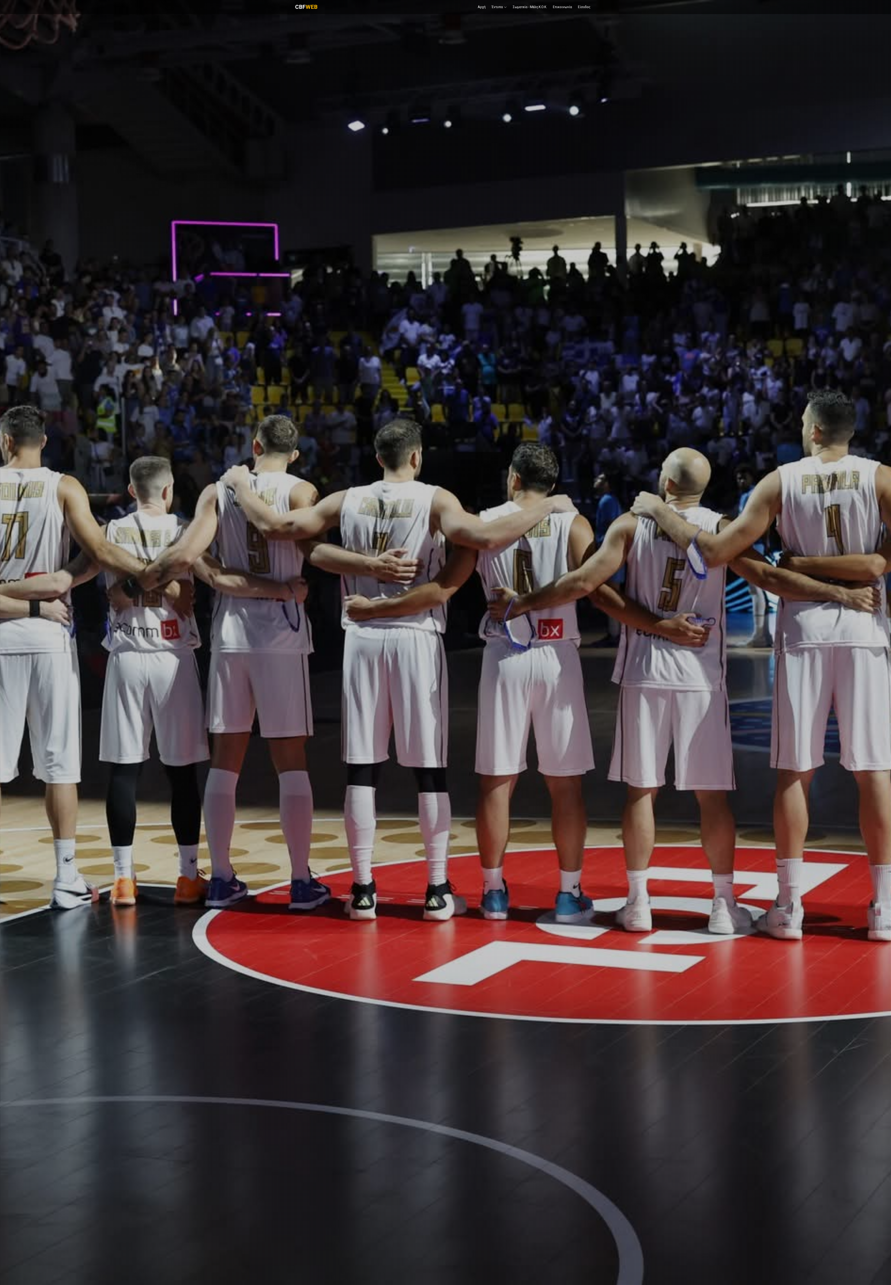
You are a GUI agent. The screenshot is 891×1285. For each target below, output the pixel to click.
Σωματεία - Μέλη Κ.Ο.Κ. (530, 7)
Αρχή (482, 7)
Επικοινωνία (562, 7)
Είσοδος (584, 7)
